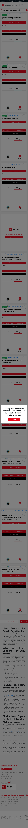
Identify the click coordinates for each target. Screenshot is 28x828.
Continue (14, 419)
